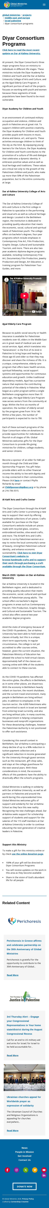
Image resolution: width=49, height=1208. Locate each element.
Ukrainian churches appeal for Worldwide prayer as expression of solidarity (24, 1101)
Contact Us (25, 1160)
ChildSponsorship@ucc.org (19, 487)
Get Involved (24, 1155)
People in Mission (24, 1151)
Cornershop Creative (19, 1202)
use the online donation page (27, 854)
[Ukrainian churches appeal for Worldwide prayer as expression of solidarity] (24, 1077)
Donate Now (24, 1186)
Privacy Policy (28, 1199)
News (24, 1147)
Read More (12, 975)
